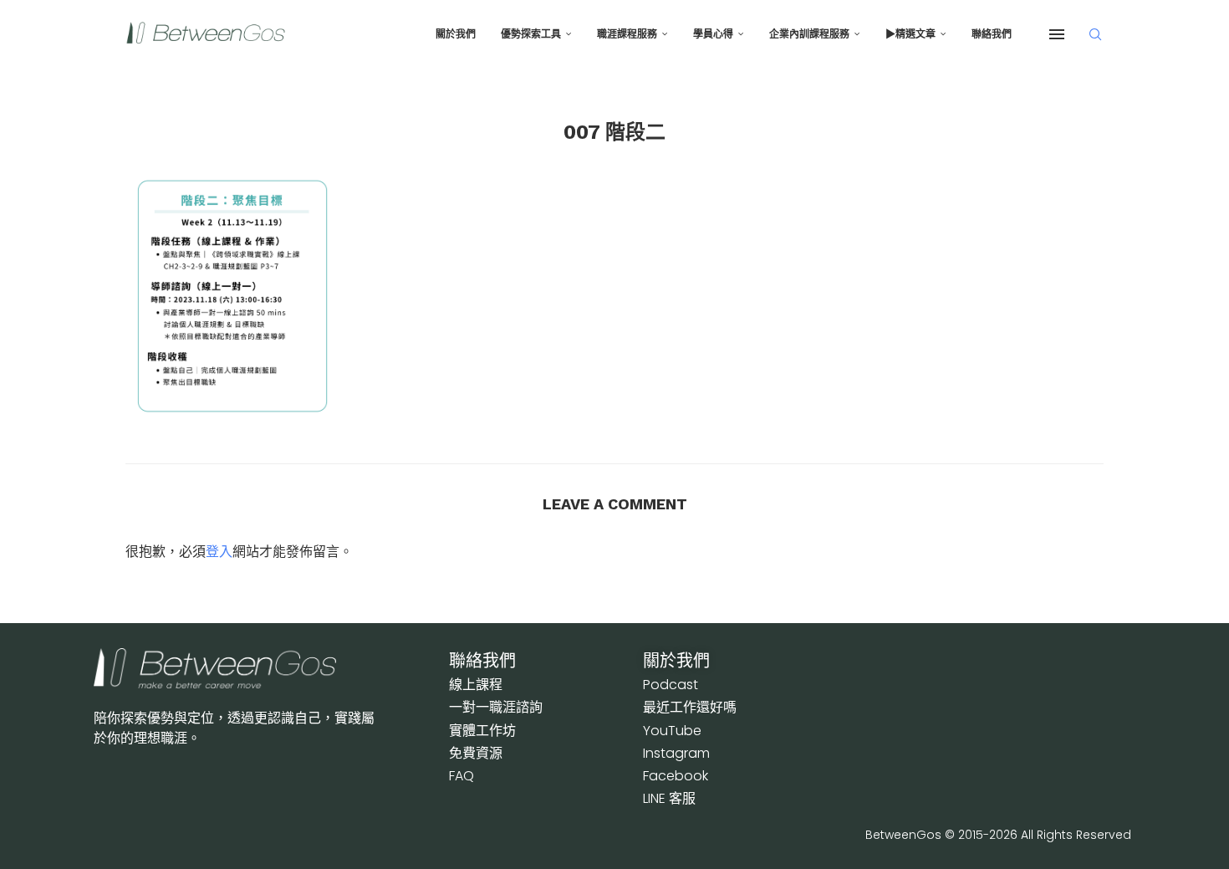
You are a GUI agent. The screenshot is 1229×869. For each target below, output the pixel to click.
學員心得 (713, 34)
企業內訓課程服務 (809, 34)
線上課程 (475, 684)
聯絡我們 (991, 34)
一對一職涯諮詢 (496, 707)
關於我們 (456, 34)
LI (669, 798)
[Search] (1095, 34)
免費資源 (475, 753)
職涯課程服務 (627, 34)
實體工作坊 (482, 730)
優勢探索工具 (531, 34)
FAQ (461, 775)
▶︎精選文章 (910, 34)
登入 (219, 551)
